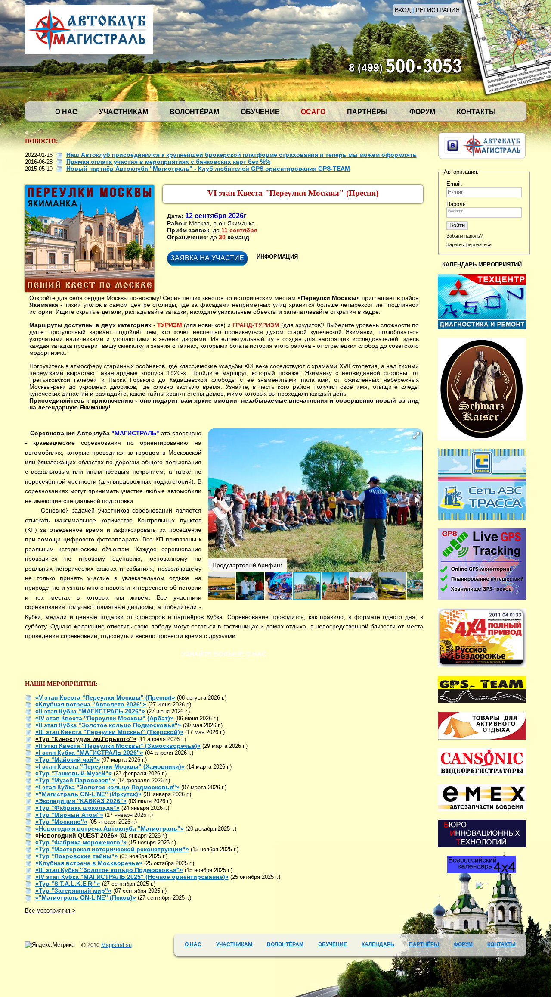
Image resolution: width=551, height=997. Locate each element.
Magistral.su (116, 945)
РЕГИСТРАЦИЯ (438, 9)
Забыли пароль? (464, 235)
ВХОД (403, 9)
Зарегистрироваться (469, 244)
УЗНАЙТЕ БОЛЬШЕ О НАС (224, 654)
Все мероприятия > (50, 910)
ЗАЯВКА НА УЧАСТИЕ (207, 258)
